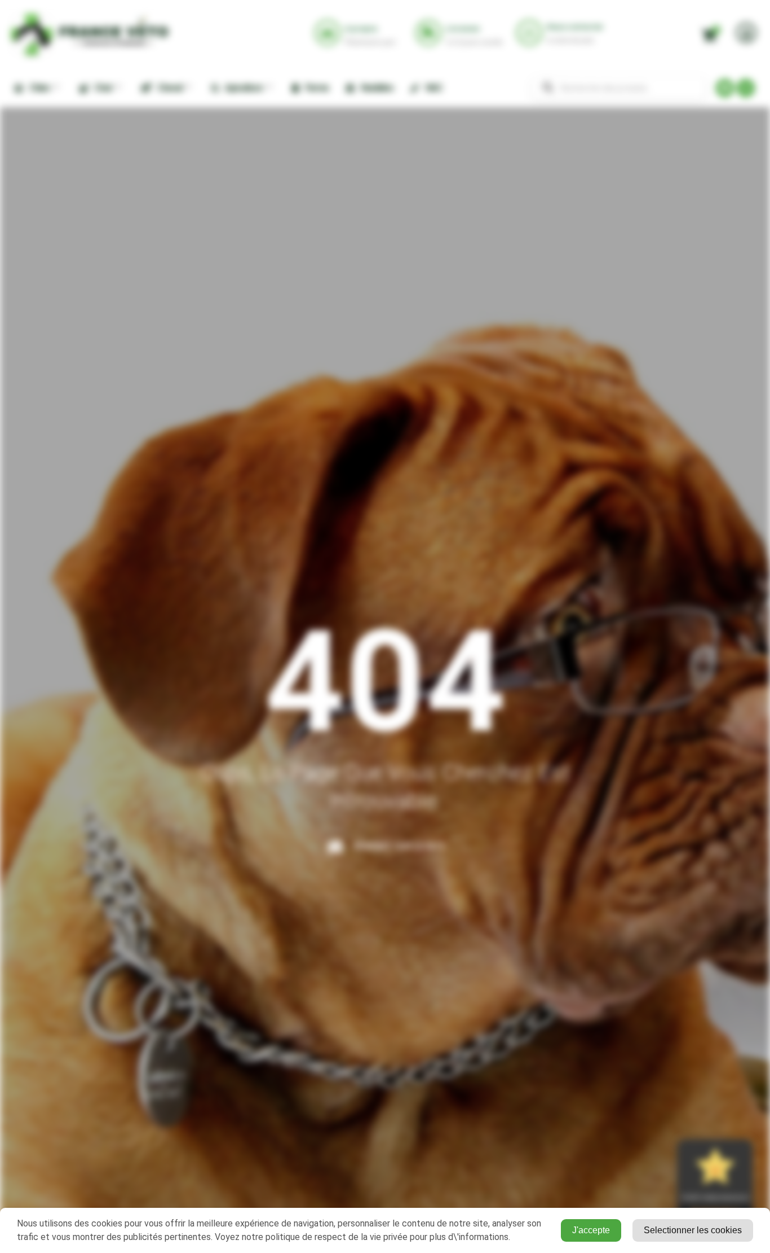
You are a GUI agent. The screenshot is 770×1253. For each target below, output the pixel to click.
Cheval (168, 87)
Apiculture (242, 87)
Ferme (315, 87)
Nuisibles (375, 87)
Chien (38, 87)
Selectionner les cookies (693, 1230)
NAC (432, 87)
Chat (101, 87)
